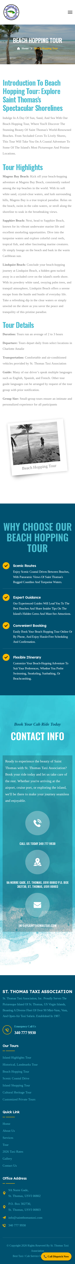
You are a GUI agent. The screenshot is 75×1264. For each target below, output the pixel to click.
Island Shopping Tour (16, 1085)
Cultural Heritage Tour (17, 1092)
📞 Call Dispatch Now (56, 1256)
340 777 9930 (47, 843)
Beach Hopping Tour (16, 1071)
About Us (9, 1130)
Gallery (7, 1158)
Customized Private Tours (19, 1099)
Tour (6, 1144)
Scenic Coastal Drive (16, 1078)
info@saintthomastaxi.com (38, 925)
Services (8, 1137)
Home (25, 48)
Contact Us (10, 1165)
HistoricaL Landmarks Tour (20, 1064)
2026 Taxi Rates (13, 1151)
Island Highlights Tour (17, 1057)
